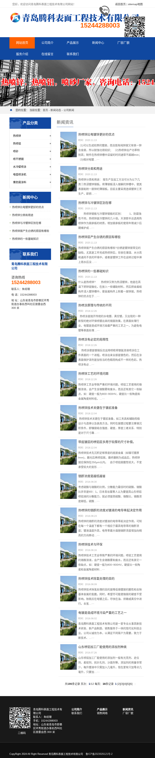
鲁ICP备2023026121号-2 (99, 754)
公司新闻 (69, 110)
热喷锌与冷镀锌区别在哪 (26, 222)
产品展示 (73, 42)
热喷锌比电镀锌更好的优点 (28, 207)
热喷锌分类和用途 (22, 214)
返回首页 (120, 4)
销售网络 (102, 713)
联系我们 (73, 54)
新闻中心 (98, 42)
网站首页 (22, 42)
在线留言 (47, 54)
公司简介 (47, 42)
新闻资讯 (128, 709)
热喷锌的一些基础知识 (25, 238)
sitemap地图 (135, 4)
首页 (45, 110)
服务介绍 (22, 54)
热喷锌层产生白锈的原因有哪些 (30, 230)
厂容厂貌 (123, 42)
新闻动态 (55, 110)
